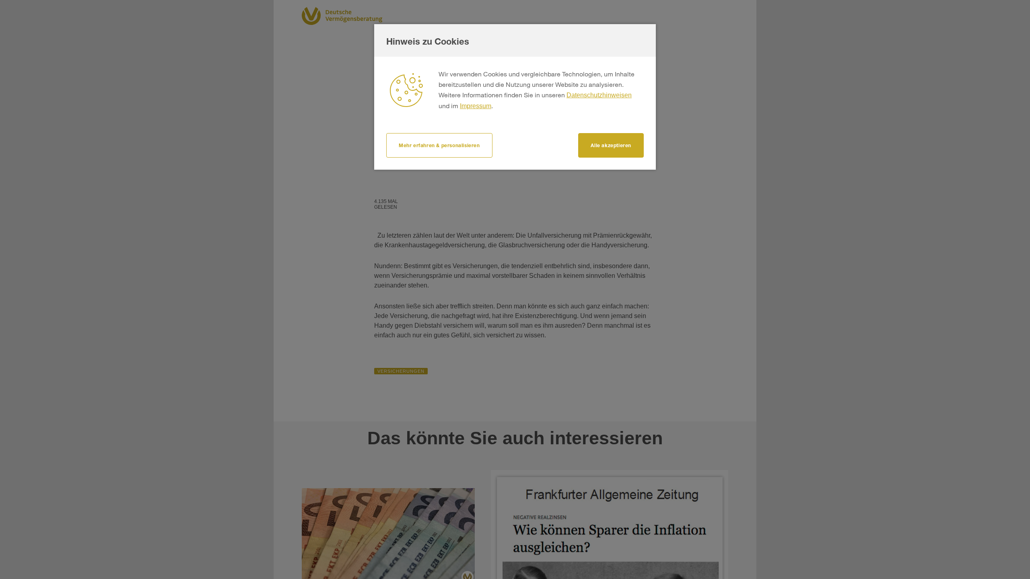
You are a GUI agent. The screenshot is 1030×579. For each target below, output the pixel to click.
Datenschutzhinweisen (599, 95)
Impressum (475, 106)
